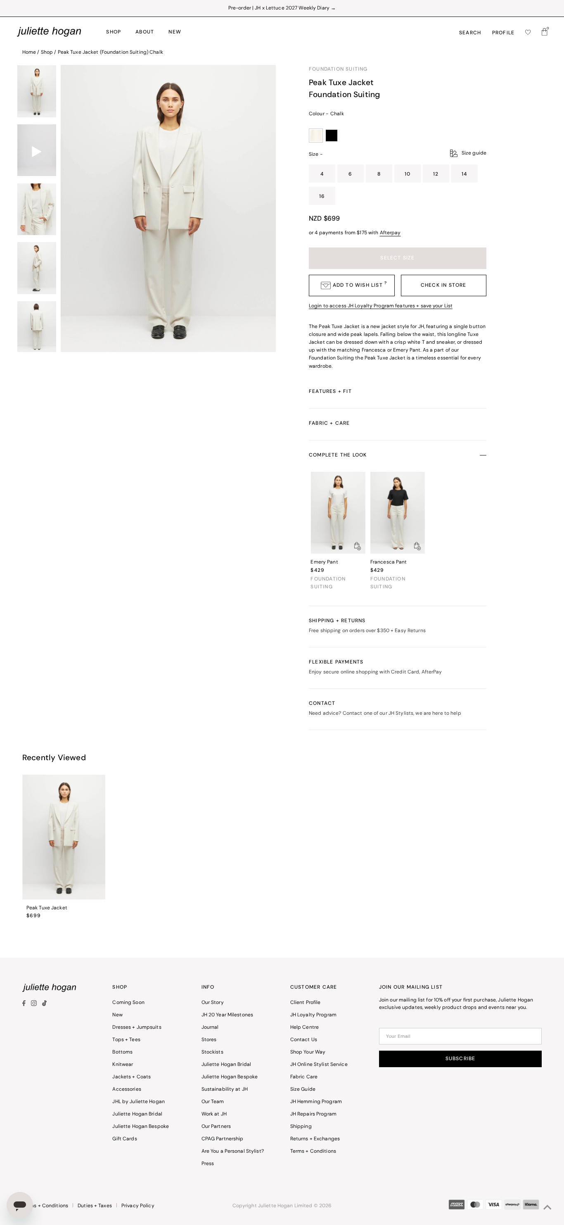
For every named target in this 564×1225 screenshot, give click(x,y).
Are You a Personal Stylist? (232, 1151)
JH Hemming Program (316, 1101)
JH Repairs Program (313, 1114)
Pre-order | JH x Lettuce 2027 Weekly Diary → (282, 8)
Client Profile (305, 1002)
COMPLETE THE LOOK (338, 455)
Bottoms (122, 1052)
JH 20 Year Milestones (227, 1015)
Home (29, 52)
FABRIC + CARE (329, 423)
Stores (209, 1039)
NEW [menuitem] (174, 32)
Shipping (301, 1126)
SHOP (113, 32)
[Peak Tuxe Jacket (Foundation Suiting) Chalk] (63, 837)
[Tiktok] (44, 1005)
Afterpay (390, 233)
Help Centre (304, 1027)
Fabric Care (304, 1077)
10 (407, 174)
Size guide (474, 153)
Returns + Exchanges (315, 1139)
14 (464, 174)
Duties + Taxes (95, 1206)
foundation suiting (338, 69)
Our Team (212, 1101)
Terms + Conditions (313, 1151)
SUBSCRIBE (461, 1058)
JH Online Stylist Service (319, 1064)
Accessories (126, 1089)
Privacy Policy (137, 1206)
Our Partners (216, 1126)
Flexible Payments (375, 667)
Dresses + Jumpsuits (136, 1027)
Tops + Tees (126, 1039)
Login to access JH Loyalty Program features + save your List (381, 306)
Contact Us (303, 1039)
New (117, 1015)
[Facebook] (25, 1005)
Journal (210, 1027)
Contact (385, 708)
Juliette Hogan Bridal (137, 1114)
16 (322, 196)
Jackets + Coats (131, 1077)
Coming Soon (128, 1002)
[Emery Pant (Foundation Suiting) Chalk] (337, 513)
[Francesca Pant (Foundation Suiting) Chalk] (397, 513)
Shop (47, 52)
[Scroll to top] (547, 1208)
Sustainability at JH (224, 1089)
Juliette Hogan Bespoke (140, 1126)
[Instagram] (34, 1005)
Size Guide (302, 1089)
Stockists (212, 1052)
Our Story (212, 1002)
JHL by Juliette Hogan (138, 1101)
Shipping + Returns (367, 625)
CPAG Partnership (222, 1139)
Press (207, 1163)
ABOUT (144, 32)
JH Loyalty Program (313, 1015)
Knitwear (122, 1064)
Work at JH (214, 1114)
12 (435, 174)
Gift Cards (124, 1139)
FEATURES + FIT (330, 391)
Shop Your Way (308, 1052)
